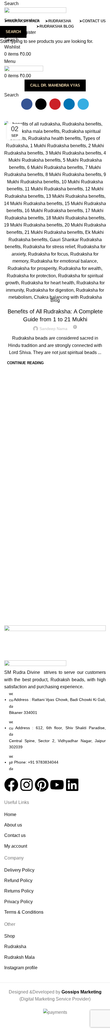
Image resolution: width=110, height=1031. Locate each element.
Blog (55, 300)
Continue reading (25, 363)
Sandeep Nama (53, 328)
